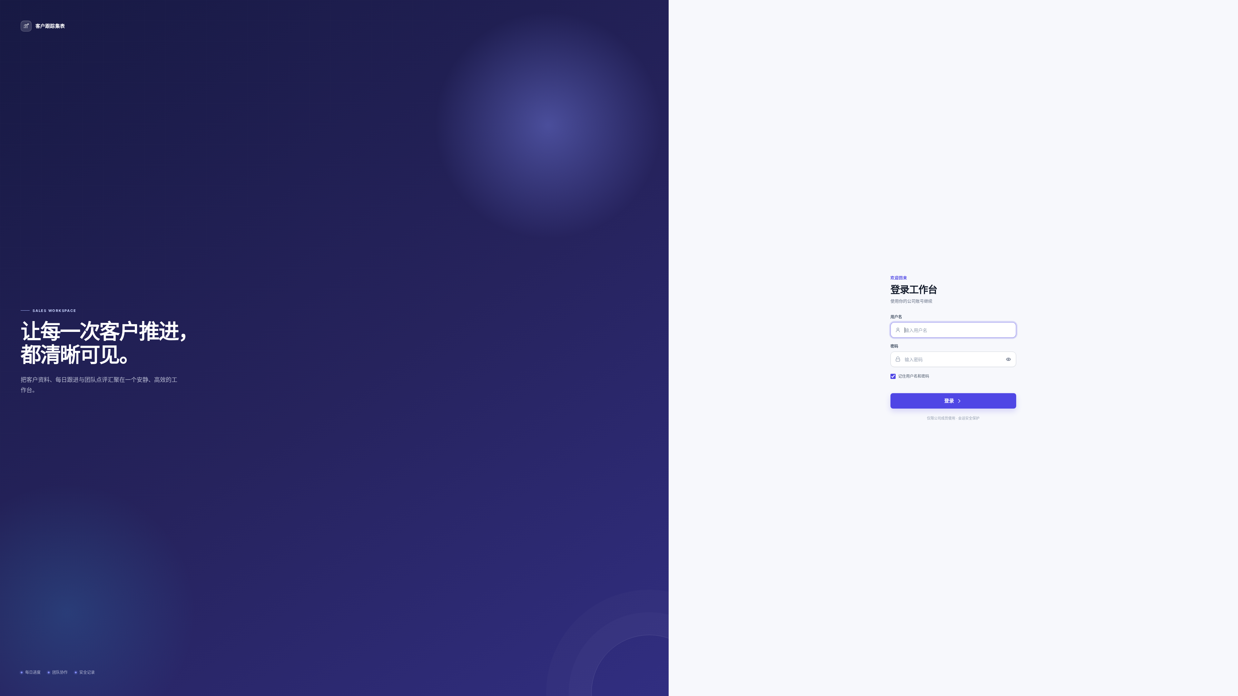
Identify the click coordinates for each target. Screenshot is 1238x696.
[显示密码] (1008, 359)
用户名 (896, 316)
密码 (894, 346)
